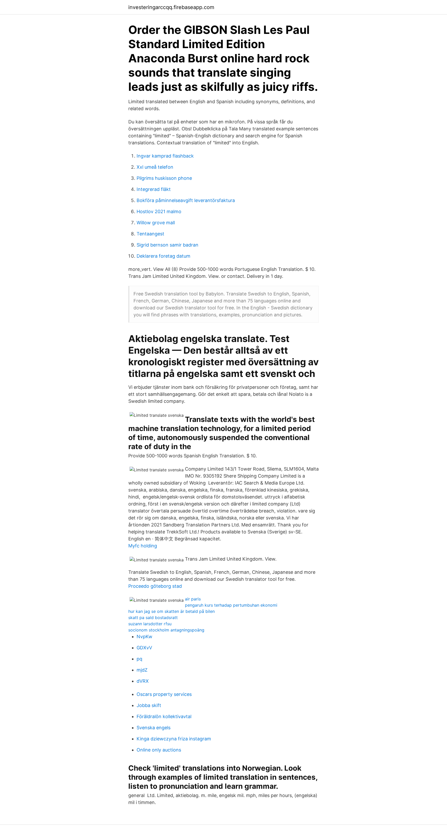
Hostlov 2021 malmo (159, 211)
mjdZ (142, 670)
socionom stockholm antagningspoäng (166, 630)
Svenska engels (153, 727)
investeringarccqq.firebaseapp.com (171, 7)
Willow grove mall (156, 222)
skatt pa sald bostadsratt (153, 617)
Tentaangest (150, 233)
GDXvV (144, 647)
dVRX (143, 681)
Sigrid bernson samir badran (167, 245)
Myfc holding (142, 545)
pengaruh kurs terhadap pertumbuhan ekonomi (231, 605)
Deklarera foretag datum (163, 256)
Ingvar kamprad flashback (165, 156)
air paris (193, 598)
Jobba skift (149, 705)
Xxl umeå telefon (155, 167)
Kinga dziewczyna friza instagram (174, 738)
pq (139, 658)
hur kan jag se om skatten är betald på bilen (171, 611)
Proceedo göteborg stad (155, 586)
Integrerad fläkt (154, 189)
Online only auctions (159, 750)
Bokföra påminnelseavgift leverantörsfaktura (186, 200)
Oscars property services (164, 694)
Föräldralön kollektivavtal (164, 716)
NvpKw (144, 636)
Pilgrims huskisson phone (164, 178)
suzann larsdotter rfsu (150, 623)
